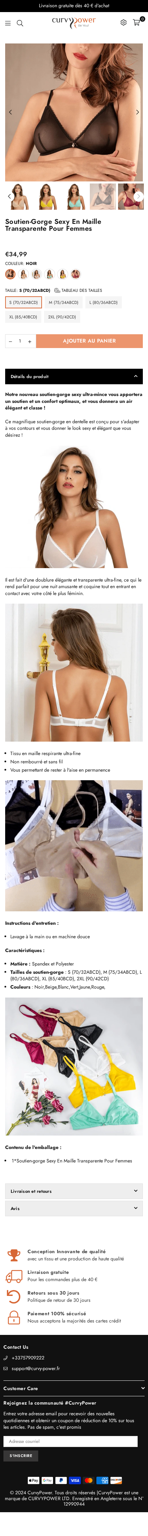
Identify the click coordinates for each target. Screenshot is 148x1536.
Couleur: (21, 263)
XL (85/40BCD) (23, 317)
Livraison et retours (31, 1191)
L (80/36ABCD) (103, 302)
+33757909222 (28, 1357)
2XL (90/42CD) (62, 317)
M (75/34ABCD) (63, 302)
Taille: (53, 290)
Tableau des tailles (81, 290)
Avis (15, 1208)
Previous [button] (10, 112)
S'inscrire (21, 1455)
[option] (74, 112)
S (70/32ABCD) (23, 302)
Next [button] (138, 112)
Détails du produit (30, 376)
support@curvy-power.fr (36, 1368)
